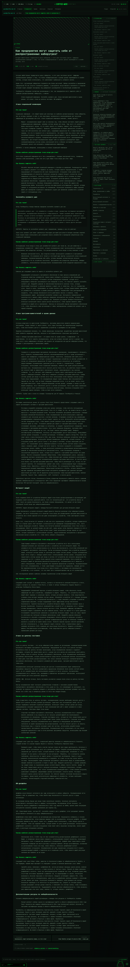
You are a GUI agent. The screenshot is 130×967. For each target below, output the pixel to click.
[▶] (2, 965)
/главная (19, 9)
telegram (124, 959)
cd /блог (19, 13)
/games (35, 9)
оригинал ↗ (84, 66)
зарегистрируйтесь (53, 948)
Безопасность (104, 216)
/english (50, 9)
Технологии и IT (104, 188)
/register (113, 9)
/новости (28, 9)
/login (106, 9)
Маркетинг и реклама (104, 253)
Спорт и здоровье (104, 232)
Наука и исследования (104, 229)
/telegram (58, 9)
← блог (76, 66)
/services (42, 9)
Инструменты (104, 244)
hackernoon (104, 247)
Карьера (104, 241)
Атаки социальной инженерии (101, 21)
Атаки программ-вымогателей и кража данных (103, 43)
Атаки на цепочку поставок (101, 66)
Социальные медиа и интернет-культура (104, 222)
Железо (104, 219)
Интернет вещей (97, 55)
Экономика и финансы (104, 226)
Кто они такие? (98, 23)
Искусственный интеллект (104, 201)
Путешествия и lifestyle (104, 259)
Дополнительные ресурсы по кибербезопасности (101, 88)
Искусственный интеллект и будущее (104, 198)
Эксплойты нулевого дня (100, 32)
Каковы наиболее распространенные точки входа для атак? (104, 26)
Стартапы (104, 238)
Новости (104, 213)
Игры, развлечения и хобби (104, 191)
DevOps (104, 256)
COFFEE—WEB (61, 4)
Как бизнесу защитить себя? (102, 29)
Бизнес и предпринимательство (104, 204)
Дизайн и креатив (104, 210)
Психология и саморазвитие (104, 235)
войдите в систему (39, 948)
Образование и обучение (104, 250)
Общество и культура (104, 207)
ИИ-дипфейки (96, 76)
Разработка (104, 194)
